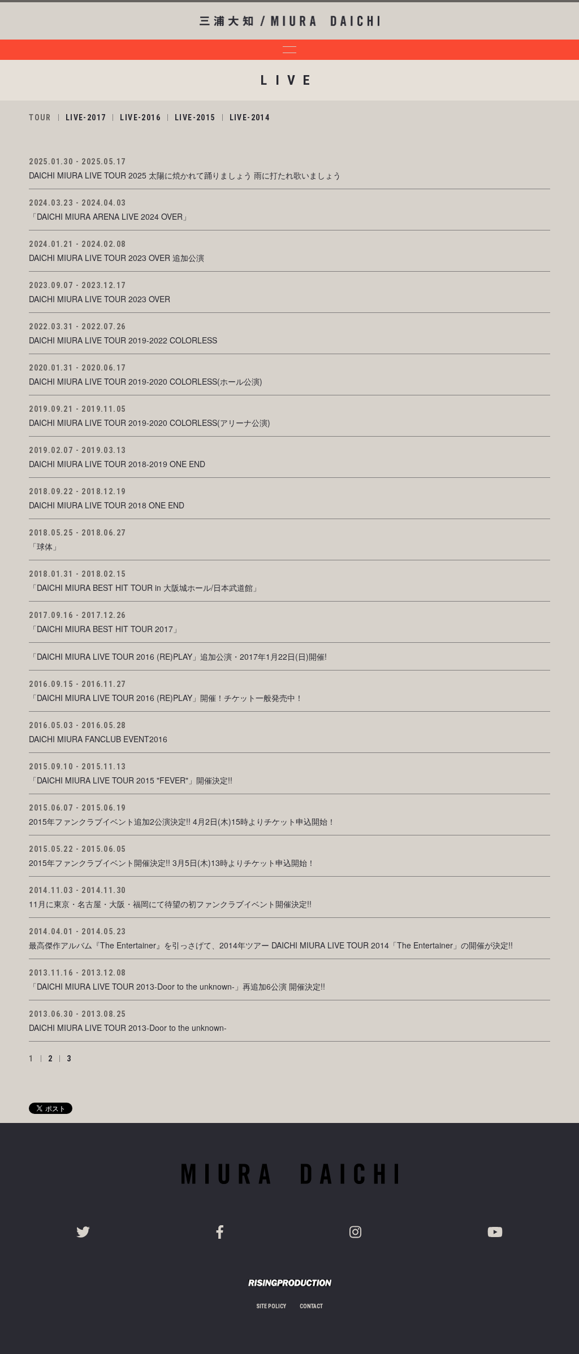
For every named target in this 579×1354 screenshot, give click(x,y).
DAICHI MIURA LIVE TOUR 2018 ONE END (106, 505)
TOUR (40, 117)
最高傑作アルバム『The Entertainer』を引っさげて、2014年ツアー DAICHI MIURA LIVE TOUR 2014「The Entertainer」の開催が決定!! (271, 945)
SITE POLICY (271, 1306)
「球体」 (45, 546)
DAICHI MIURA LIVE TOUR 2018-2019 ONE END (117, 463)
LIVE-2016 (140, 117)
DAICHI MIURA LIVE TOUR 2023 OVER (99, 298)
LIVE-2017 (86, 117)
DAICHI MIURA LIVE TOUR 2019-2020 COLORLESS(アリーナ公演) (149, 422)
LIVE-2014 (250, 117)
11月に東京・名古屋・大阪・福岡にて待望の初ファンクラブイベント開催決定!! (170, 903)
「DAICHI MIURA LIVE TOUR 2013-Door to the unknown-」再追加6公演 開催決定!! (177, 986)
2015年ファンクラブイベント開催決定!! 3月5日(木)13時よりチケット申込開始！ (172, 862)
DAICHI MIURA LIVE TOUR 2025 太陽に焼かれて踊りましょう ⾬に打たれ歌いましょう (185, 175)
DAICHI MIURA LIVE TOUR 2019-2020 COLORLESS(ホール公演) (145, 381)
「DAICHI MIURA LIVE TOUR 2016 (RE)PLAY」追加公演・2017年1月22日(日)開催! (178, 656)
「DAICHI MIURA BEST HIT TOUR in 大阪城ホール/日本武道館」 (145, 587)
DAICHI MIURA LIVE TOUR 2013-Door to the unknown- (128, 1027)
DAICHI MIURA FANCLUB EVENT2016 (98, 739)
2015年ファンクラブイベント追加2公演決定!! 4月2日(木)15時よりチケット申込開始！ (182, 821)
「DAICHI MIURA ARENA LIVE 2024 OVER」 (110, 216)
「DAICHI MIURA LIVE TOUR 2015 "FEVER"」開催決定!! (130, 780)
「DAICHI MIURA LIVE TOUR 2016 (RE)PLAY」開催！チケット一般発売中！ (166, 697)
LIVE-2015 (195, 117)
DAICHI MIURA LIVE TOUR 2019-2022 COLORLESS (123, 340)
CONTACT (311, 1306)
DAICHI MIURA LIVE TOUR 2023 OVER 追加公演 (116, 257)
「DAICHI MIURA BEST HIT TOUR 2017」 (105, 628)
